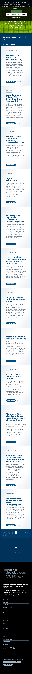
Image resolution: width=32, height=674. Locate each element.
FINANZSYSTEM (7, 607)
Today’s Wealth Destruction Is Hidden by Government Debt (15, 139)
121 (10, 532)
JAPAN (5, 631)
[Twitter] (4, 648)
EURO (4, 612)
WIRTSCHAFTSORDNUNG (10, 610)
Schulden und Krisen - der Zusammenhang (14, 57)
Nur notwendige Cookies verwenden (16, 14)
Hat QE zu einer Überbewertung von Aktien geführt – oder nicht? (16, 260)
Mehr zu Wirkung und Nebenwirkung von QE (15, 299)
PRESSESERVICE (7, 639)
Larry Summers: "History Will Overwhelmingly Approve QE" (14, 98)
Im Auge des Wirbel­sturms (12, 179)
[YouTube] (11, 648)
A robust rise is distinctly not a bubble (13, 376)
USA (4, 623)
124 (4, 535)
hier (22, 595)
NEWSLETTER (7, 641)
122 (13, 532)
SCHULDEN (6, 602)
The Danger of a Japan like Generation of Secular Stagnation (15, 219)
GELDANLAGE (7, 615)
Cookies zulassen (16, 11)
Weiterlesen (11, 81)
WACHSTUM (6, 604)
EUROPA (5, 628)
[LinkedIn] (14, 648)
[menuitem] (12, 662)
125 (7, 535)
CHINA (5, 625)
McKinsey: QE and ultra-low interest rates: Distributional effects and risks (15, 417)
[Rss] (7, 648)
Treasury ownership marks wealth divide (16, 338)
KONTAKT (5, 644)
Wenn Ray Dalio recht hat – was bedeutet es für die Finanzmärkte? (15, 458)
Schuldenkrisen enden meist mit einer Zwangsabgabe (14, 502)
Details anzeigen (16, 17)
